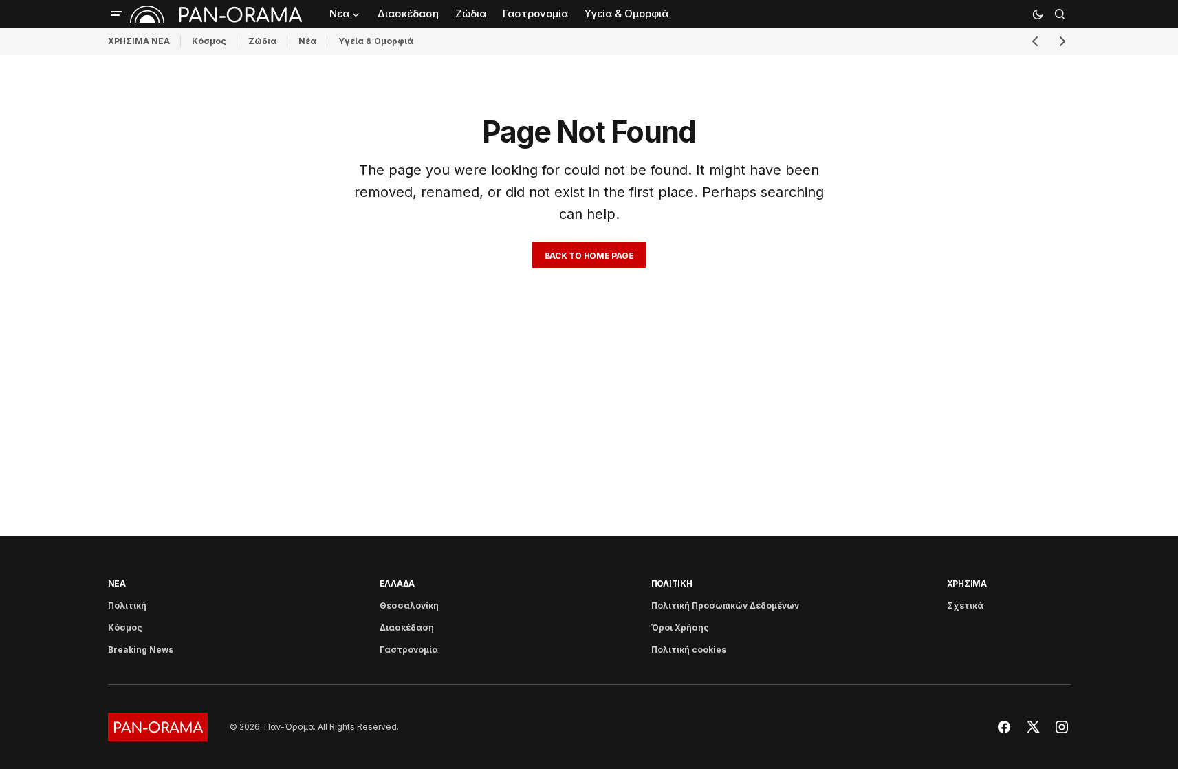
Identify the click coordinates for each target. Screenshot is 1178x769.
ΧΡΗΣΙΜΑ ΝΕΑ (139, 41)
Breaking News (140, 649)
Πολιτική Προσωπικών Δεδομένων (725, 605)
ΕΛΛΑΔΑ (397, 583)
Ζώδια (262, 41)
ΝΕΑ (117, 583)
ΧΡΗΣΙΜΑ (967, 583)
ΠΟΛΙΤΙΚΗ (671, 583)
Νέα (307, 41)
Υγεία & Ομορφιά (375, 41)
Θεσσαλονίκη (409, 605)
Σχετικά (965, 605)
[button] (116, 14)
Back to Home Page (589, 256)
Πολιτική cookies (688, 649)
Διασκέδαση (407, 627)
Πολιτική (127, 605)
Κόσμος (209, 41)
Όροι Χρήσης (680, 627)
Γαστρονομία (409, 649)
